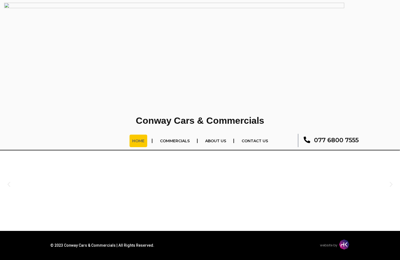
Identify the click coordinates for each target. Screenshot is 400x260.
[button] (8, 184)
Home (138, 140)
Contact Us (255, 140)
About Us (215, 140)
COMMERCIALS (175, 140)
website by (328, 245)
